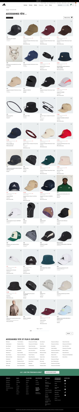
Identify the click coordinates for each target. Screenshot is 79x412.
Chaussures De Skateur (33, 344)
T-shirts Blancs (20, 341)
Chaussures (41, 5)
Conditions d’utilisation (54, 409)
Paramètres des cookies (20, 409)
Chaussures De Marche (33, 348)
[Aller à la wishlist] (73, 5)
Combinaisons (8, 344)
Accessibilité (61, 409)
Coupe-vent (8, 363)
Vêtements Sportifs (54, 352)
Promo (50, 5)
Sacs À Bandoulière (21, 365)
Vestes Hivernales (32, 346)
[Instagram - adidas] (68, 383)
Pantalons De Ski (20, 361)
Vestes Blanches (66, 352)
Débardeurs (8, 352)
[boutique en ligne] (4, 4)
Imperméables (20, 352)
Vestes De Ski (19, 359)
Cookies (32, 409)
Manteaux (8, 341)
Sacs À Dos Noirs (32, 350)
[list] (34, 18)
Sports (46, 5)
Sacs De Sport (8, 354)
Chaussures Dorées (21, 348)
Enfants (35, 5)
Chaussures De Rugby (33, 341)
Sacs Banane (8, 346)
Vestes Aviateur (9, 350)
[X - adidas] (68, 386)
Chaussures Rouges (21, 363)
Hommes (25, 5)
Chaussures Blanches (21, 354)
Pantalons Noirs (20, 344)
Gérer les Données (27, 409)
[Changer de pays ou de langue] (76, 3)
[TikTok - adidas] (68, 392)
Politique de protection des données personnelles (42, 409)
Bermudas (8, 365)
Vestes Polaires (31, 354)
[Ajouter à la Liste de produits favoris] (21, 21)
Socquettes (19, 350)
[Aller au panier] (75, 5)
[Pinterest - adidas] (68, 389)
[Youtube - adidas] (68, 395)
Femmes (30, 5)
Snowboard (8, 359)
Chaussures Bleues (21, 346)
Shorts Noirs (31, 361)
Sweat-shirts (8, 361)
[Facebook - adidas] (68, 380)
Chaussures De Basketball (34, 359)
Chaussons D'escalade (33, 352)
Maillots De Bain (43, 352)
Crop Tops (8, 348)
